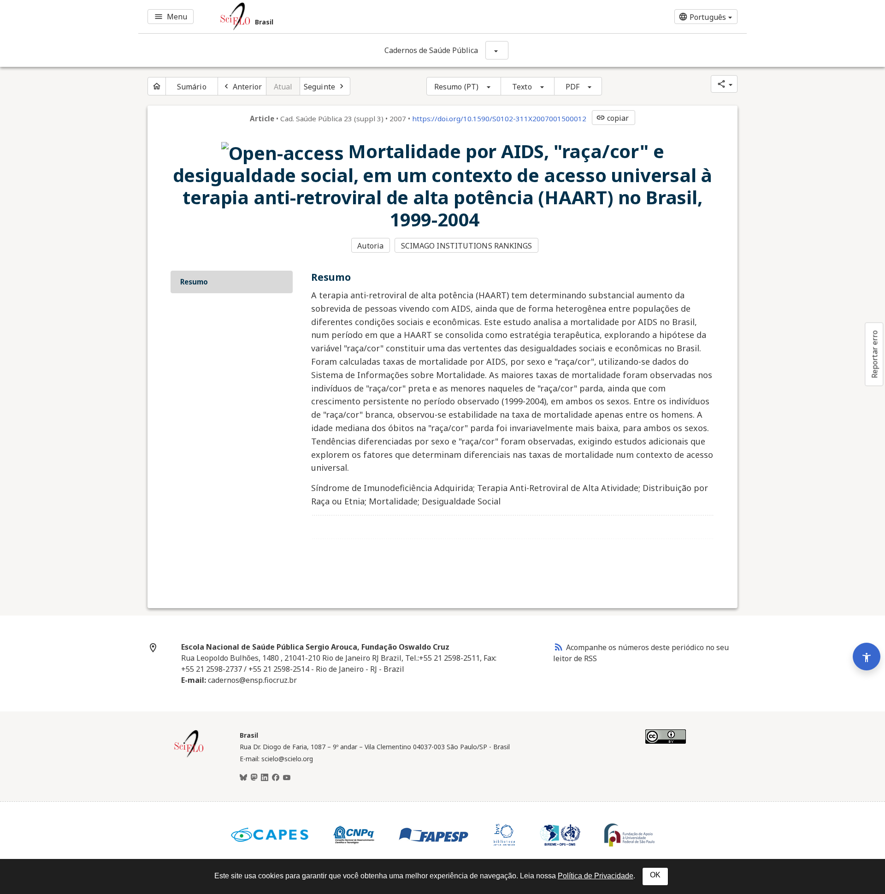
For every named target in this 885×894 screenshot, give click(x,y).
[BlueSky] (243, 778)
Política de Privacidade (595, 876)
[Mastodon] (254, 778)
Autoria (370, 246)
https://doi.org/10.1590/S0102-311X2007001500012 (499, 118)
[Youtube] (286, 778)
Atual (283, 87)
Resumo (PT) (456, 87)
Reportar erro (874, 354)
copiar (612, 118)
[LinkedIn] (264, 778)
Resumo (194, 281)
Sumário (191, 87)
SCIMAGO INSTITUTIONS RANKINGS (466, 246)
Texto (522, 87)
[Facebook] (275, 778)
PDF (572, 87)
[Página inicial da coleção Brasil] (189, 756)
